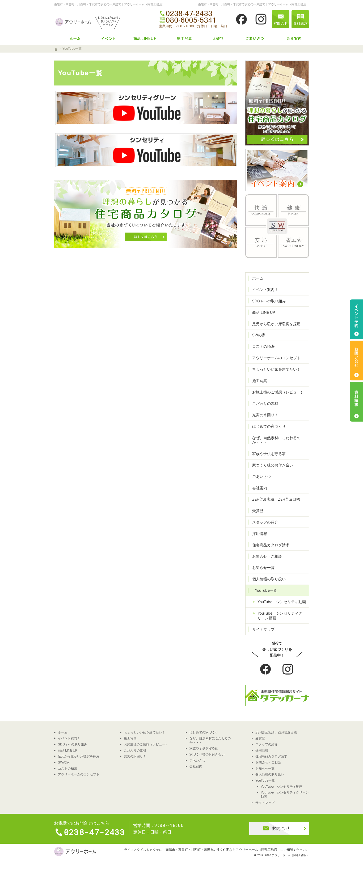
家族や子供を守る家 (269, 453)
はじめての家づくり (269, 426)
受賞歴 (257, 510)
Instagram (288, 669)
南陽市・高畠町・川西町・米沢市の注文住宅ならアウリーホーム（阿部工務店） (223, 850)
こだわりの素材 (265, 403)
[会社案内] (291, 38)
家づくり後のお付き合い (272, 465)
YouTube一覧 (266, 590)
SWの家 (258, 335)
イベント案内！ (265, 289)
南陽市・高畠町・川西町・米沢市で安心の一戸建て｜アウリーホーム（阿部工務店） (109, 4)
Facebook (266, 669)
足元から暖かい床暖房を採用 (276, 323)
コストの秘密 (263, 346)
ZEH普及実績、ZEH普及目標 (276, 499)
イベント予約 (356, 319)
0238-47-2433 (193, 19)
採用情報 (259, 533)
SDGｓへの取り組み (269, 301)
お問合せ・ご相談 (267, 556)
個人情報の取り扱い (269, 579)
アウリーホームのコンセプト (276, 357)
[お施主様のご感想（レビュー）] (218, 38)
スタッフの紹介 (265, 522)
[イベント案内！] (108, 38)
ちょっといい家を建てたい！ (276, 369)
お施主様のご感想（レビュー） (278, 392)
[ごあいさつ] (254, 38)
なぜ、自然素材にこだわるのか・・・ (276, 440)
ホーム (257, 278)
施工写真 (259, 380)
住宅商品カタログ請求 (270, 545)
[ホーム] (72, 38)
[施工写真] (181, 38)
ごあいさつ (261, 476)
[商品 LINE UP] (145, 38)
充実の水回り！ (265, 415)
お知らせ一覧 (263, 567)
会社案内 (259, 488)
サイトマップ (263, 629)
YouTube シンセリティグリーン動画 (280, 615)
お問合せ (280, 19)
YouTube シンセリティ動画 (282, 601)
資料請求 (300, 19)
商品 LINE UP (263, 312)
